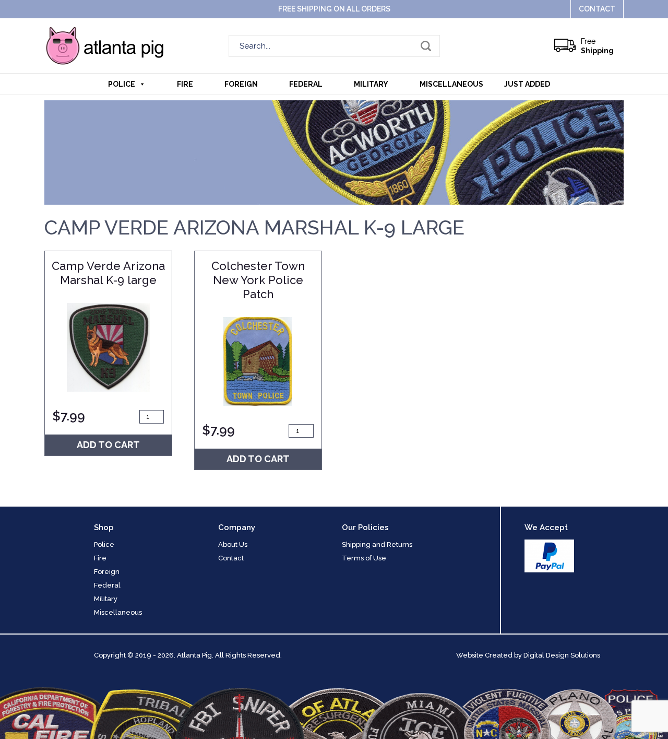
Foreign (241, 84)
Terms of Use (364, 558)
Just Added (527, 84)
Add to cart (108, 444)
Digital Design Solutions (561, 655)
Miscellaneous (451, 84)
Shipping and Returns (377, 544)
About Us (232, 544)
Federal (306, 84)
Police (121, 84)
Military (371, 84)
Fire (185, 84)
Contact (597, 9)
